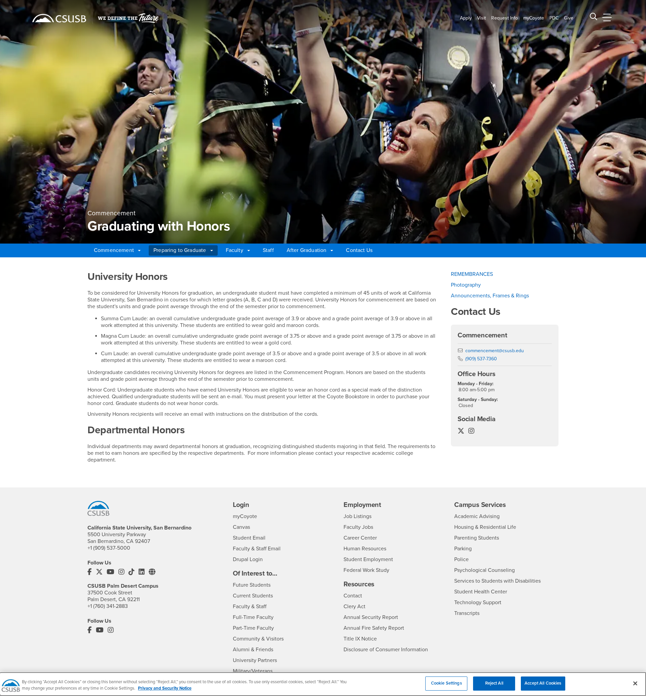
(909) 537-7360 (481, 359)
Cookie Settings (446, 683)
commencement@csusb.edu (494, 351)
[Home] (59, 18)
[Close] (635, 683)
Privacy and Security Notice (164, 688)
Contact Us (359, 250)
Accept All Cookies (543, 683)
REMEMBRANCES (472, 274)
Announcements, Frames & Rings (490, 295)
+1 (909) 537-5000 (108, 548)
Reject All (494, 683)
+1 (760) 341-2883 (107, 606)
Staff (268, 250)
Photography (466, 285)
